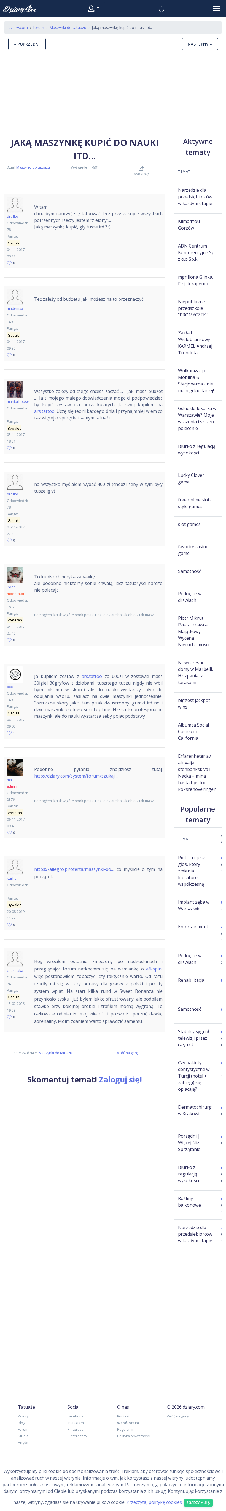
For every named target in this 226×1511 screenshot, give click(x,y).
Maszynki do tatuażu (33, 167)
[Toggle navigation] (216, 9)
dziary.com (18, 27)
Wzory (23, 1416)
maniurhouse (18, 401)
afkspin (154, 969)
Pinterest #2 (78, 1435)
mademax (15, 308)
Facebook (76, 1416)
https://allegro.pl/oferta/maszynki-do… (74, 869)
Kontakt (123, 1416)
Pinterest (75, 1429)
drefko (12, 216)
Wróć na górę (127, 1052)
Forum (23, 1429)
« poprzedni (27, 44)
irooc (11, 586)
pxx (10, 686)
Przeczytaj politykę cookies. (155, 1502)
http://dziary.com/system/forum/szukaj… (76, 776)
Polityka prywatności (133, 1435)
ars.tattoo (44, 411)
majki (11, 779)
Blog (21, 1422)
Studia (23, 1435)
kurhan (13, 878)
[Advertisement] (113, 93)
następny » (200, 44)
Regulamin (125, 1429)
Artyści (23, 1442)
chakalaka (15, 970)
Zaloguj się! (120, 1079)
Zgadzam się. (198, 1502)
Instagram (76, 1422)
